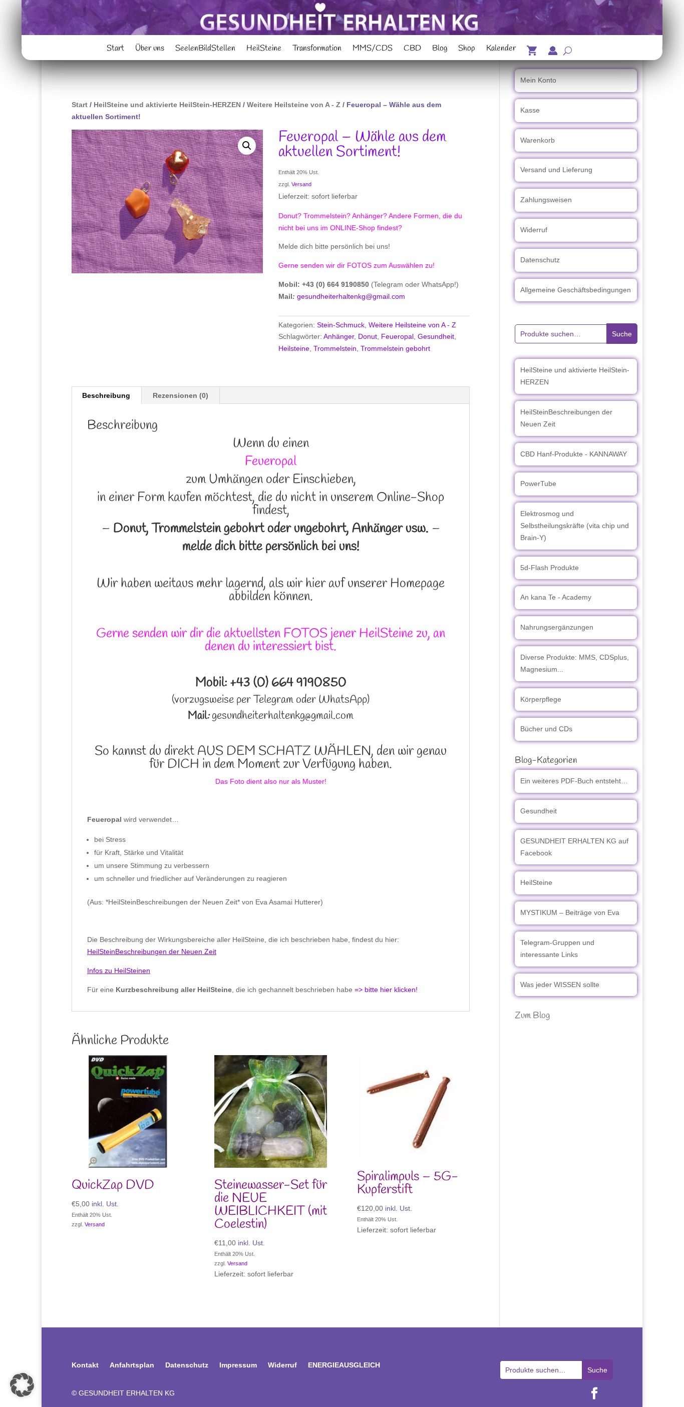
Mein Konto (538, 80)
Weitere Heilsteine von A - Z (293, 105)
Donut (367, 336)
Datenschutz (540, 260)
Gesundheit (436, 336)
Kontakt (85, 1365)
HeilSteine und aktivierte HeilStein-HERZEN (167, 105)
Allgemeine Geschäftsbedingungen (575, 290)
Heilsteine (293, 348)
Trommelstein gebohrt (395, 348)
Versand (301, 184)
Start (115, 50)
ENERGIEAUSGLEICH (344, 1365)
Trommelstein (335, 348)
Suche (622, 334)
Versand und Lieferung (556, 170)
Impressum (238, 1365)
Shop (466, 50)
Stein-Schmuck (341, 325)
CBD (412, 50)
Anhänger (338, 336)
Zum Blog (532, 1016)
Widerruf (533, 230)
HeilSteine (263, 50)
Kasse (530, 110)
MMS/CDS (373, 50)
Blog (439, 50)
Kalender (501, 50)
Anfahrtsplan (132, 1365)
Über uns (149, 50)
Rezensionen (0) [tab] (180, 395)
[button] (247, 146)
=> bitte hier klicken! (386, 990)
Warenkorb (537, 140)
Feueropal (397, 336)
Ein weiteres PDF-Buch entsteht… (574, 781)
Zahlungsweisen (546, 200)
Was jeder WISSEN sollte (559, 985)
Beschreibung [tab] (106, 395)
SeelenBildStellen (205, 50)
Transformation (316, 50)
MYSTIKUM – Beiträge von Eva (569, 912)
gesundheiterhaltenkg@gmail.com (351, 296)
